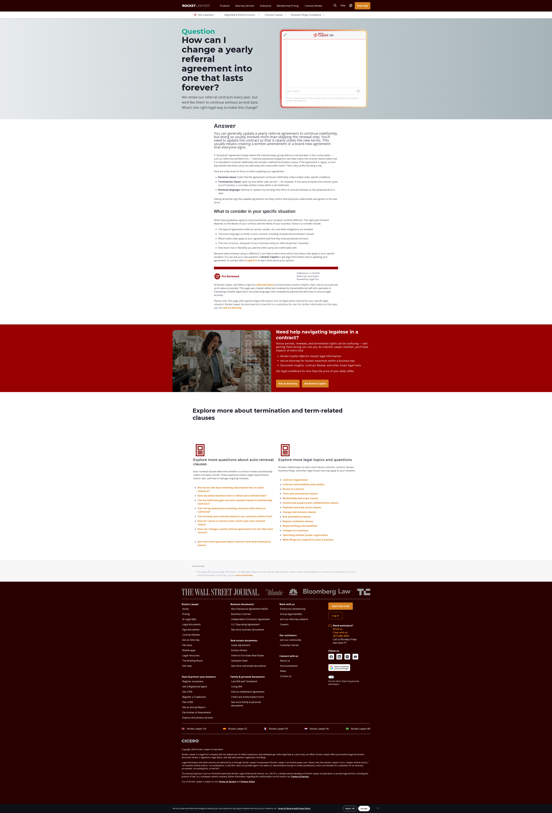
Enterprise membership (293, 608)
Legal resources (191, 655)
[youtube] (355, 656)
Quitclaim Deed (239, 660)
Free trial (362, 5)
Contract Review (191, 634)
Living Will (236, 686)
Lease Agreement (240, 645)
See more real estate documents (248, 665)
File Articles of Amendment (196, 712)
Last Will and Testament (244, 681)
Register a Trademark (194, 696)
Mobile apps (189, 650)
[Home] (196, 6)
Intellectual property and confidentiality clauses (311, 502)
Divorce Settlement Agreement (247, 691)
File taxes (187, 645)
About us (285, 660)
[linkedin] (339, 656)
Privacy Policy (248, 781)
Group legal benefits (291, 614)
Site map (187, 665)
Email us (337, 629)
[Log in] (351, 6)
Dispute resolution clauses (298, 521)
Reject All (350, 808)
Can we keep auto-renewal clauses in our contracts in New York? (235, 516)
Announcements (289, 665)
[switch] (331, 677)
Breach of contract (293, 489)
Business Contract (241, 614)
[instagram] (347, 656)
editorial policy (265, 284)
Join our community (290, 640)
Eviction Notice (239, 650)
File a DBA (187, 702)
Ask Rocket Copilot (315, 383)
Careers (284, 624)
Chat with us (340, 632)
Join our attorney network (294, 619)
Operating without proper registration (305, 535)
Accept (364, 808)
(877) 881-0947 (341, 635)
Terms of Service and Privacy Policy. (294, 808)
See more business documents (247, 629)
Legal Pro (251, 260)
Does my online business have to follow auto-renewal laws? (232, 495)
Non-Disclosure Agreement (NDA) (249, 608)
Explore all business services (197, 717)
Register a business (192, 681)
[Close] (378, 808)
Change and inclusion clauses (299, 512)
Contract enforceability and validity (303, 484)
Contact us (286, 676)
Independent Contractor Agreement (250, 619)
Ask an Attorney (232, 307)
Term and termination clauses (300, 493)
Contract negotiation (295, 479)
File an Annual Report (193, 707)
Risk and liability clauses (297, 516)
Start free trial (340, 606)
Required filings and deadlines (300, 525)
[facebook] (331, 656)
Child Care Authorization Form (247, 696)
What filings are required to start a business (308, 539)
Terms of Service (300, 776)
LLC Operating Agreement (245, 624)
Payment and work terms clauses (302, 507)
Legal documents (191, 624)
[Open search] (335, 5)
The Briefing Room (192, 660)
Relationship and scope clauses (300, 498)
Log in (335, 615)
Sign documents (191, 629)
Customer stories (289, 645)
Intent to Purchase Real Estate (247, 655)
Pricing (186, 614)
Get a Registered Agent (194, 686)
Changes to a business (295, 530)
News (283, 671)
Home (185, 608)
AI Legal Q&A (189, 619)
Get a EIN (187, 691)
